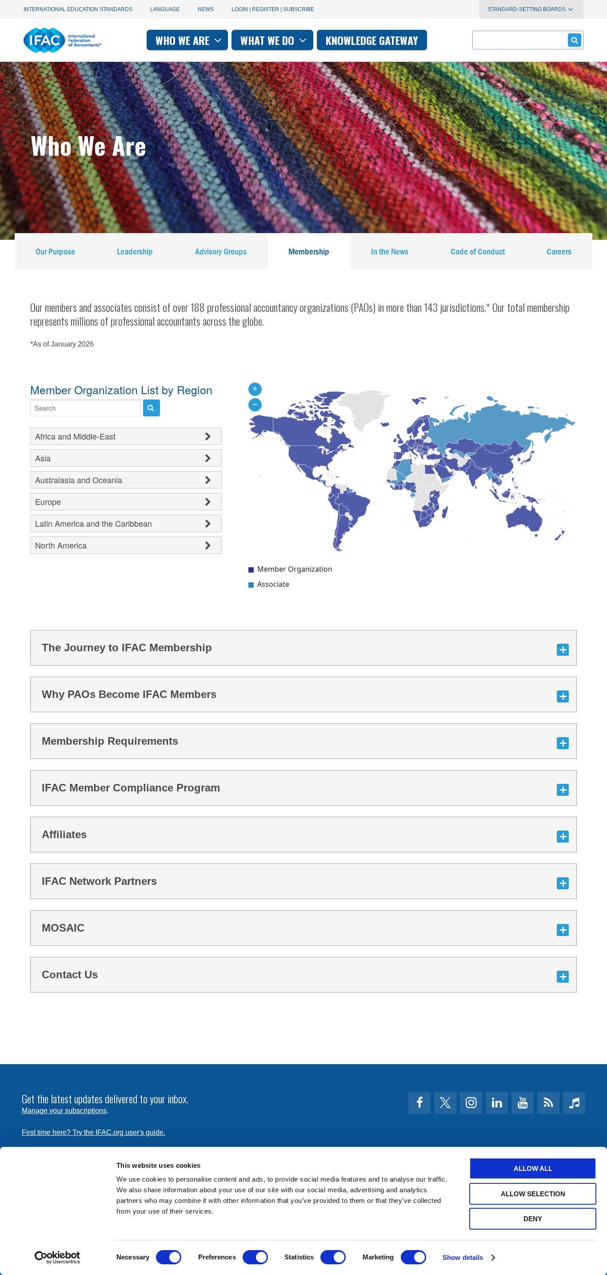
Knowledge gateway (372, 40)
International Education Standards (78, 9)
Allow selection (533, 1194)
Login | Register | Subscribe (273, 9)
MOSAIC (63, 928)
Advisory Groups (221, 251)
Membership (308, 251)
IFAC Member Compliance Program (131, 788)
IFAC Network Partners (99, 881)
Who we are (184, 40)
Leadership (135, 251)
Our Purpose (55, 251)
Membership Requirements (110, 741)
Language (165, 9)
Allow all (533, 1168)
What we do (268, 40)
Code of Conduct (478, 251)
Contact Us (70, 974)
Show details (463, 1257)
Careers (559, 251)
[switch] (255, 1257)
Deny (532, 1219)
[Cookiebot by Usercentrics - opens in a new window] (57, 1257)
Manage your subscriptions (64, 1110)
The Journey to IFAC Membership (127, 648)
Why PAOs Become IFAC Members (129, 694)
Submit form (574, 40)
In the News (389, 251)
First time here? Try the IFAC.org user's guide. (93, 1132)
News (206, 9)
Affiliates (64, 834)
